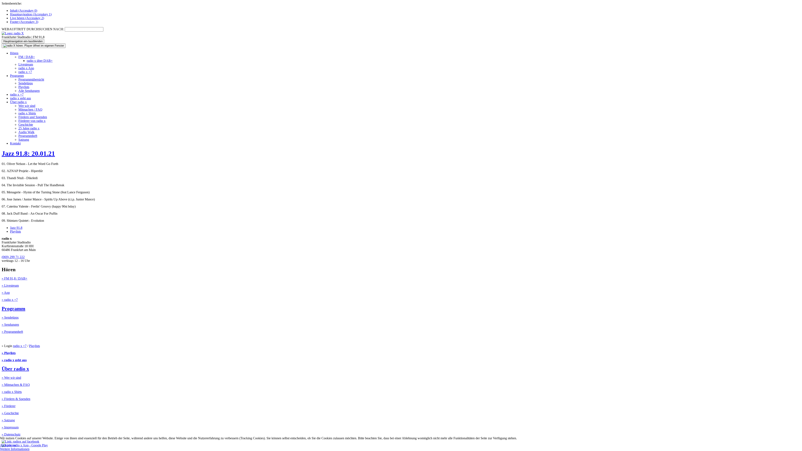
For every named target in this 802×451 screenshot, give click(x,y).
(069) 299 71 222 (13, 257)
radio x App (26, 68)
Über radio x (18, 102)
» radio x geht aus (14, 360)
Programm (17, 75)
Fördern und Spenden (32, 117)
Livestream (25, 64)
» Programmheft (12, 331)
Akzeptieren (8, 445)
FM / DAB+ (26, 57)
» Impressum (10, 427)
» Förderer (8, 406)
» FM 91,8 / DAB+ (14, 278)
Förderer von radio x (32, 121)
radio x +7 (25, 72)
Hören (14, 53)
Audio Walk (26, 132)
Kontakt (15, 143)
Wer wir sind (26, 106)
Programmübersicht (31, 79)
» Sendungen (10, 324)
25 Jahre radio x (28, 128)
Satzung (23, 139)
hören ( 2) (27, 18)
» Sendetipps (10, 317)
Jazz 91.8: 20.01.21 (28, 153)
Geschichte (25, 124)
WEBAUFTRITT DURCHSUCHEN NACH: (33, 29)
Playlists (23, 87)
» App (6, 292)
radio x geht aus (20, 98)
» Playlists (9, 353)
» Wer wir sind (11, 377)
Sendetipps (25, 83)
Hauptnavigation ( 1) (31, 14)
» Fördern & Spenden (16, 399)
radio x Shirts (27, 113)
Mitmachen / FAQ (30, 109)
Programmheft (27, 136)
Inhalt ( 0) (23, 10)
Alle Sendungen (29, 90)
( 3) (24, 22)
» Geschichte (10, 413)
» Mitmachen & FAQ (16, 384)
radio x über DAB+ (40, 60)
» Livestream (10, 285)
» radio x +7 (10, 300)
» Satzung (8, 420)
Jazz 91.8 (16, 227)
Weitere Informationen (14, 449)
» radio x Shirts (12, 392)
